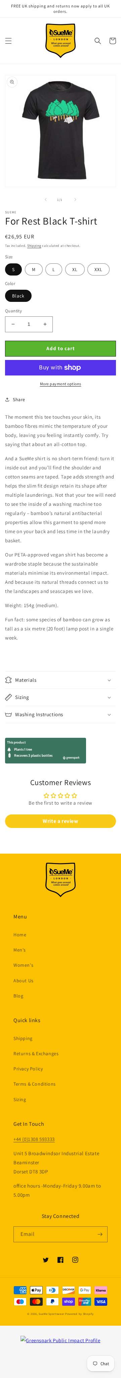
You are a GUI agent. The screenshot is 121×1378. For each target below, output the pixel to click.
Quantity (13, 311)
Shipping (34, 245)
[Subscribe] (99, 1234)
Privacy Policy (28, 1069)
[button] (8, 40)
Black (18, 296)
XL (75, 269)
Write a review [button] (60, 821)
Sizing (19, 1099)
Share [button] (19, 399)
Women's (23, 965)
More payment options (60, 383)
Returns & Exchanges (35, 1053)
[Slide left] (45, 199)
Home (19, 935)
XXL (98, 269)
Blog (18, 996)
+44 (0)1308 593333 (34, 1139)
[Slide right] (75, 199)
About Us (23, 981)
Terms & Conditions (34, 1084)
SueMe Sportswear (51, 1314)
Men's (19, 950)
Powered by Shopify (79, 1314)
